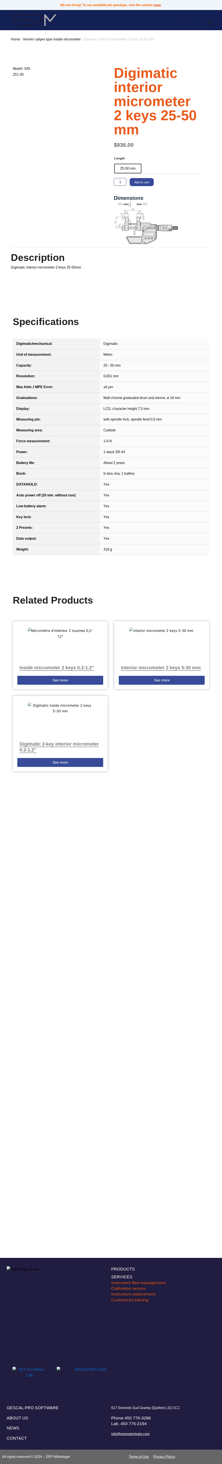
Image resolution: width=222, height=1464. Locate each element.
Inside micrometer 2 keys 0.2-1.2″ (57, 667)
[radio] (128, 168)
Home (15, 39)
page (157, 5)
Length (119, 158)
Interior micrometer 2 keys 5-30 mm (161, 667)
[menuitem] (185, 22)
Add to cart (141, 182)
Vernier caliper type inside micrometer (52, 39)
